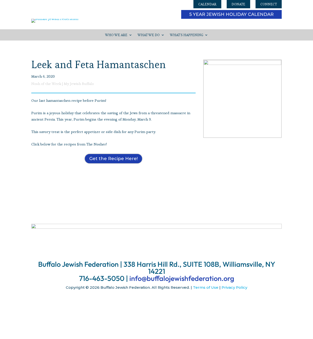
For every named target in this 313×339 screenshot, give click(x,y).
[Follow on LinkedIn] (166, 302)
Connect (268, 4)
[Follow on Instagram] (156, 302)
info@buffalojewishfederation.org (181, 278)
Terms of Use (205, 287)
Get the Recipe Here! (113, 158)
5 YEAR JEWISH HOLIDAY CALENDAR (231, 14)
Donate (238, 4)
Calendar (207, 4)
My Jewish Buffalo (79, 83)
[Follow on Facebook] (147, 302)
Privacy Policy (234, 287)
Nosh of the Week (46, 83)
